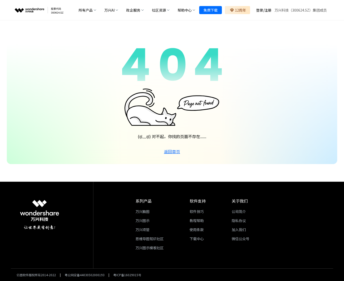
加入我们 (239, 229)
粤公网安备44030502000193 (85, 275)
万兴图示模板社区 (149, 247)
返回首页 (172, 151)
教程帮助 (197, 220)
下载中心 (197, 238)
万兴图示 (142, 220)
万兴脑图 (142, 211)
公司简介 (239, 211)
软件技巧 (197, 211)
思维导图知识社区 (149, 238)
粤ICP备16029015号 (127, 275)
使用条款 (197, 229)
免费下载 (210, 10)
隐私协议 (239, 220)
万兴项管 (142, 229)
